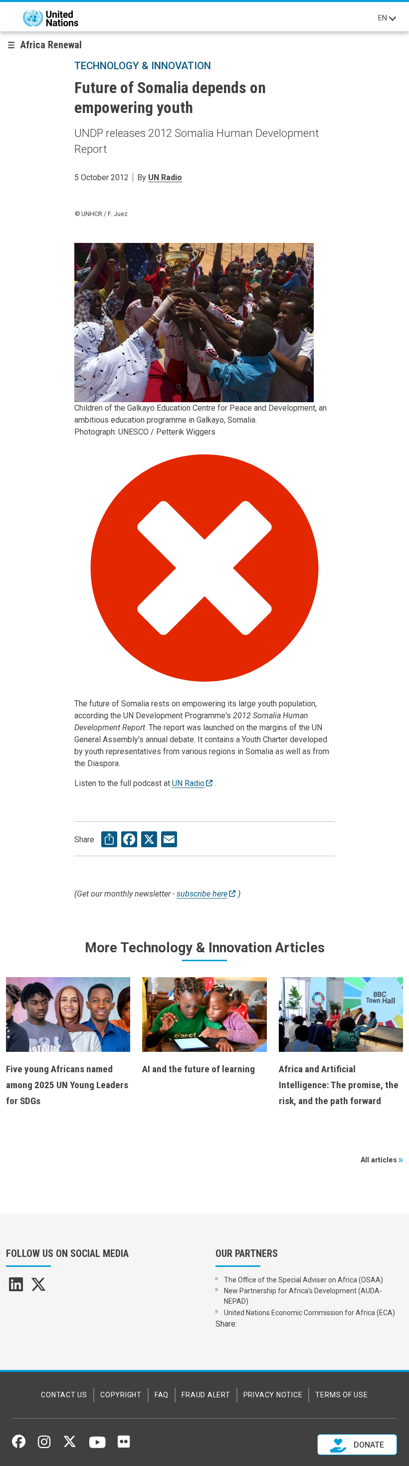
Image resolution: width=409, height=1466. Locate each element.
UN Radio (165, 177)
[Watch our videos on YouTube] (97, 1447)
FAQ (162, 1395)
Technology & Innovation (142, 66)
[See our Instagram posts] (44, 1446)
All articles (379, 1160)
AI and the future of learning (198, 1069)
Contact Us (64, 1395)
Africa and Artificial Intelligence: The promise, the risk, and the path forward (339, 1085)
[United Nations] (50, 18)
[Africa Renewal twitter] (38, 1287)
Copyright (121, 1395)
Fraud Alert (206, 1395)
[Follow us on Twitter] (69, 1445)
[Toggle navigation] (392, 18)
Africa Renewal (51, 45)
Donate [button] (368, 1445)
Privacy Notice (273, 1395)
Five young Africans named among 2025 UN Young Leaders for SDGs (67, 1085)
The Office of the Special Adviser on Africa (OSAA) (303, 1280)
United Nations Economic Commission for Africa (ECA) (309, 1313)
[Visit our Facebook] (18, 1445)
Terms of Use (341, 1395)
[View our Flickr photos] (124, 1445)
